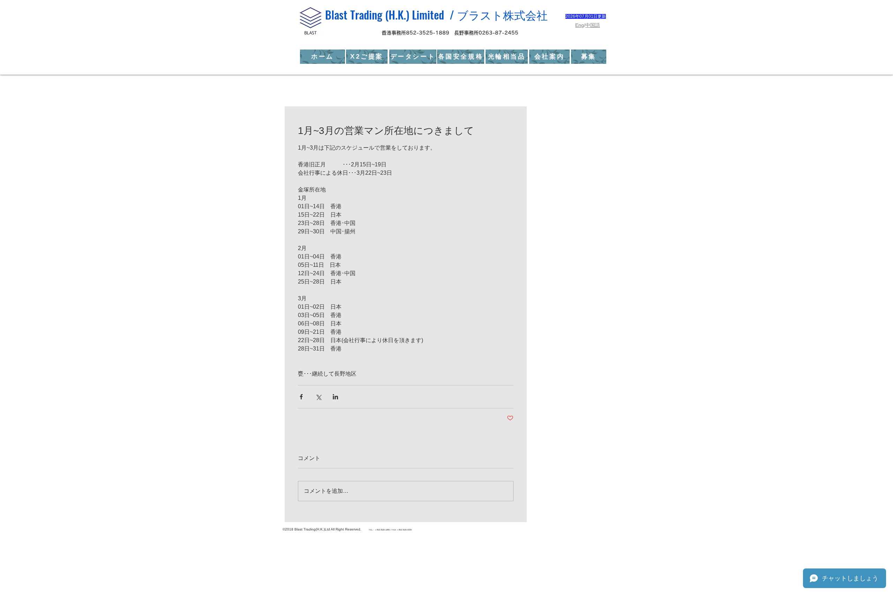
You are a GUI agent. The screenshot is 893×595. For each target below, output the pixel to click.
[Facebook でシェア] (301, 396)
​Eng (579, 25)
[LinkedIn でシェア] (335, 396)
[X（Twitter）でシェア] (318, 396)
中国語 (592, 25)
